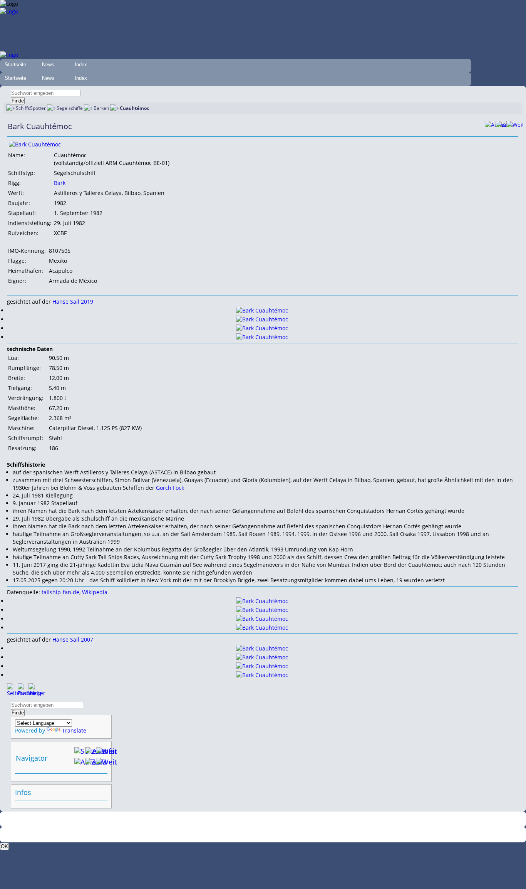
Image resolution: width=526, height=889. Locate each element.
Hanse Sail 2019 (72, 301)
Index (81, 64)
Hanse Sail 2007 (72, 639)
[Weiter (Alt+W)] (101, 763)
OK (4, 846)
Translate (74, 730)
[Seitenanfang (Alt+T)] (12, 688)
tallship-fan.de (60, 592)
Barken (101, 108)
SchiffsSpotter (31, 108)
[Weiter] (511, 126)
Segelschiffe (70, 108)
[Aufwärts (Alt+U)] (490, 126)
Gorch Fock (170, 487)
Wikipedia (94, 592)
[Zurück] (501, 126)
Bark (59, 183)
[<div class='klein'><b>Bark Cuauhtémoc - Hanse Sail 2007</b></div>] (262, 648)
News (48, 64)
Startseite (15, 64)
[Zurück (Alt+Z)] (90, 763)
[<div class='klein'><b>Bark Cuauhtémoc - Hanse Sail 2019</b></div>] (35, 144)
